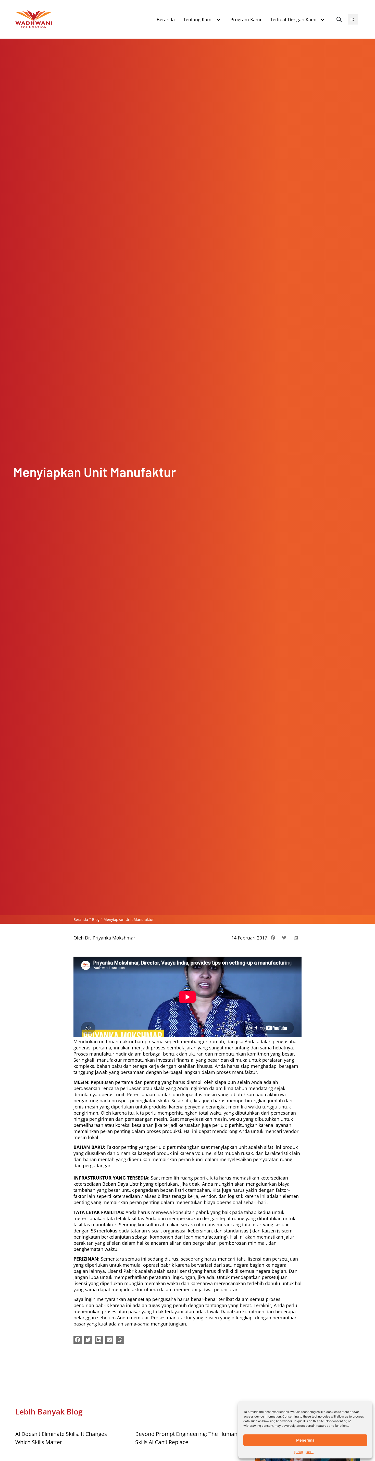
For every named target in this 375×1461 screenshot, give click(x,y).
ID (353, 19)
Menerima (305, 1440)
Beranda (80, 919)
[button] (339, 19)
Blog (95, 919)
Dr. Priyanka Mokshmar (110, 938)
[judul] (298, 1452)
